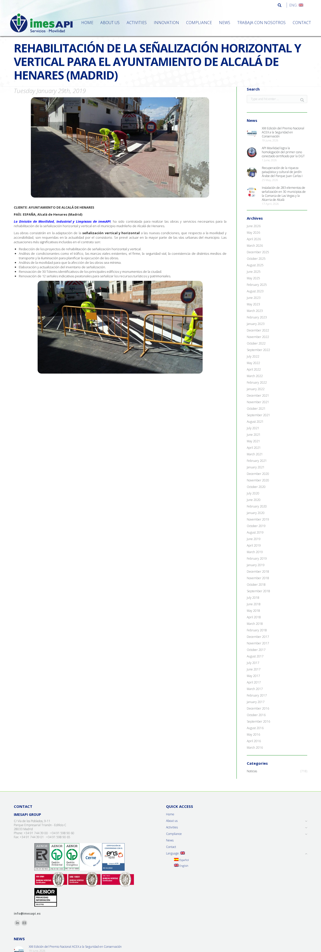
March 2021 (255, 454)
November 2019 (258, 519)
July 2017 (253, 663)
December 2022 (258, 330)
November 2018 (258, 578)
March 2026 (255, 246)
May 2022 (253, 363)
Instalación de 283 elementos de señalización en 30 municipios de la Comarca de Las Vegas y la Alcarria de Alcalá (284, 194)
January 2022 (256, 389)
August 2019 (255, 533)
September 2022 (258, 350)
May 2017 (253, 676)
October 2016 (256, 715)
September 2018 (258, 591)
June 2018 (254, 604)
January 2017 (256, 702)
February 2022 (257, 383)
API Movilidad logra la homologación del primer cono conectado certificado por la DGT (283, 152)
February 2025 (257, 285)
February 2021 (257, 461)
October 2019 (256, 526)
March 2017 (255, 689)
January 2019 (256, 565)
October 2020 (256, 487)
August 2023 (255, 291)
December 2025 (258, 252)
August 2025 (255, 265)
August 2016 (255, 728)
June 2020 (254, 500)
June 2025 (254, 272)
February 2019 (257, 559)
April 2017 (254, 682)
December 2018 (258, 572)
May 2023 (253, 304)
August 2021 (255, 422)
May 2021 (253, 441)
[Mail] (24, 923)
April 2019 (254, 546)
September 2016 (258, 722)
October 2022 (256, 343)
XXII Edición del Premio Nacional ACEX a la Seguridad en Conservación (283, 132)
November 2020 (258, 480)
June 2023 (254, 298)
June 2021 (254, 435)
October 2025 (256, 259)
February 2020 (257, 506)
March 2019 (255, 552)
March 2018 (255, 624)
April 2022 (254, 370)
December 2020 (258, 474)
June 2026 (254, 226)
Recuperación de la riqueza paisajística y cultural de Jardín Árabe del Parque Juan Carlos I (282, 172)
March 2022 (255, 376)
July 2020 (253, 493)
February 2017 (257, 696)
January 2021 (256, 467)
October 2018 (256, 585)
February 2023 (257, 317)
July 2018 (253, 598)
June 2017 (254, 669)
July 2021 (253, 428)
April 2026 (254, 239)
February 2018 (257, 630)
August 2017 (255, 656)
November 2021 (258, 402)
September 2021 (258, 415)
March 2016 (255, 748)
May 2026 (253, 233)
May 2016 (253, 735)
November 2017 (258, 643)
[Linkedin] (17, 923)
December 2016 (258, 709)
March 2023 (255, 311)
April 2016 (254, 741)
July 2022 (253, 357)
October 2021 (256, 409)
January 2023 (256, 324)
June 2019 (254, 539)
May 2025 (253, 278)
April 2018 (254, 617)
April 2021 (254, 448)
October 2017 (256, 650)
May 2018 (253, 611)
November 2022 (258, 337)
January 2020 (256, 513)
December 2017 (258, 637)
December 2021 (258, 396)
